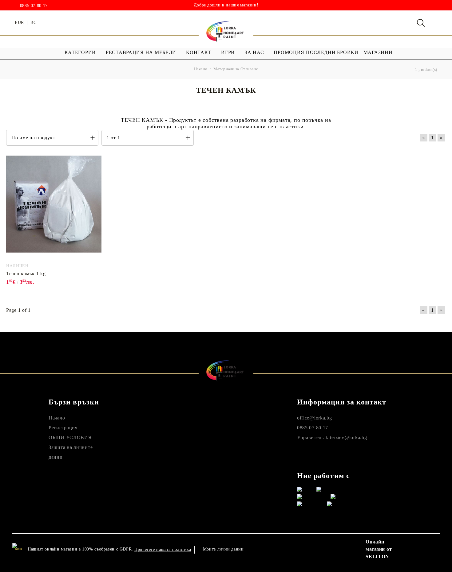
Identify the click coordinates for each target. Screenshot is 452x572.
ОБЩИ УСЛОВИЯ (70, 437)
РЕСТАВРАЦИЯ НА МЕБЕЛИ (141, 52)
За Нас (254, 52)
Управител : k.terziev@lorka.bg (332, 437)
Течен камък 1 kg (26, 273)
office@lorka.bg (314, 417)
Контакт (198, 52)
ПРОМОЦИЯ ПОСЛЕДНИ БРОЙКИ (316, 52)
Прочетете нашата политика (162, 549)
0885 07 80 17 (34, 6)
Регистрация (63, 427)
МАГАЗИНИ (378, 52)
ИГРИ (228, 52)
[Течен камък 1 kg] (53, 208)
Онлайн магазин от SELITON (379, 549)
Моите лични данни (223, 549)
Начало (57, 417)
